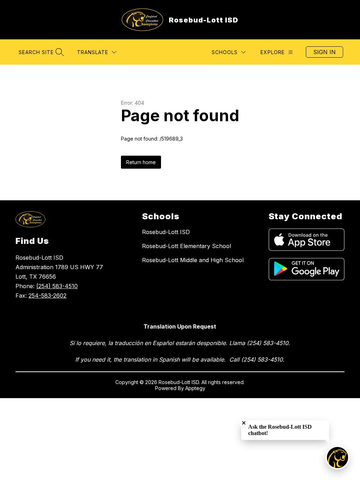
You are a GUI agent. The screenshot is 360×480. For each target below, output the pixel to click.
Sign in (324, 52)
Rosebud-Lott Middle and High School (193, 260)
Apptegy (195, 388)
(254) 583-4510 (57, 286)
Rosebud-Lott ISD (166, 231)
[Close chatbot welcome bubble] (243, 423)
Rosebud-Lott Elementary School (186, 245)
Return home (141, 162)
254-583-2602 (47, 295)
